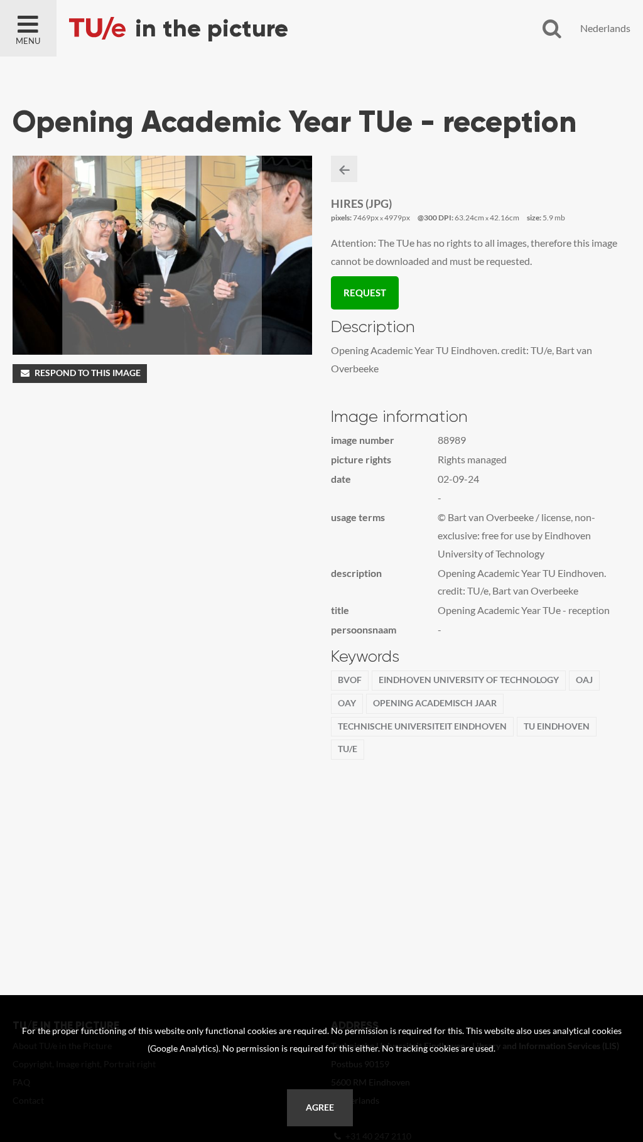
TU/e (347, 749)
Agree (320, 1107)
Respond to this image (88, 373)
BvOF (350, 680)
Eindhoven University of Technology (469, 680)
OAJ (584, 680)
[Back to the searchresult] (344, 169)
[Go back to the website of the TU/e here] (213, 28)
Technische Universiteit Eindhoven (422, 726)
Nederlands (605, 28)
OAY (347, 703)
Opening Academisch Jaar (435, 703)
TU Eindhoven (557, 726)
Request (364, 292)
